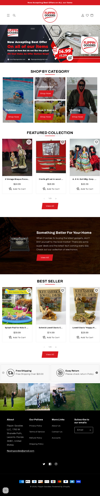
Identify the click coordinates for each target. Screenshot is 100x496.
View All (45, 258)
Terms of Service (37, 432)
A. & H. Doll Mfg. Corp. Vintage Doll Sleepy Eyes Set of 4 (85, 179)
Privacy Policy (35, 426)
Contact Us (57, 432)
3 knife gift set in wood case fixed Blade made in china (51, 179)
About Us (56, 426)
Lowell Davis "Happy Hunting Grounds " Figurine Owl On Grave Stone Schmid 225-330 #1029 (85, 328)
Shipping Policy (36, 444)
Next (89, 54)
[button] (8, 15)
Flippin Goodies (45, 487)
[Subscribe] (90, 430)
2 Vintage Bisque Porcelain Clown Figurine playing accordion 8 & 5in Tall (17, 179)
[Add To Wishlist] (29, 142)
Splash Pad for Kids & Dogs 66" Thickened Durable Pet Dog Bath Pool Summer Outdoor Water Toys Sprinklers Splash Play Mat (17, 328)
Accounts (56, 438)
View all (50, 206)
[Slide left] (44, 198)
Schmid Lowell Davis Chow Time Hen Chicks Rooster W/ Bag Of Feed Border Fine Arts (51, 328)
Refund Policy (35, 438)
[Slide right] (56, 198)
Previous (89, 34)
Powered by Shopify (61, 487)
